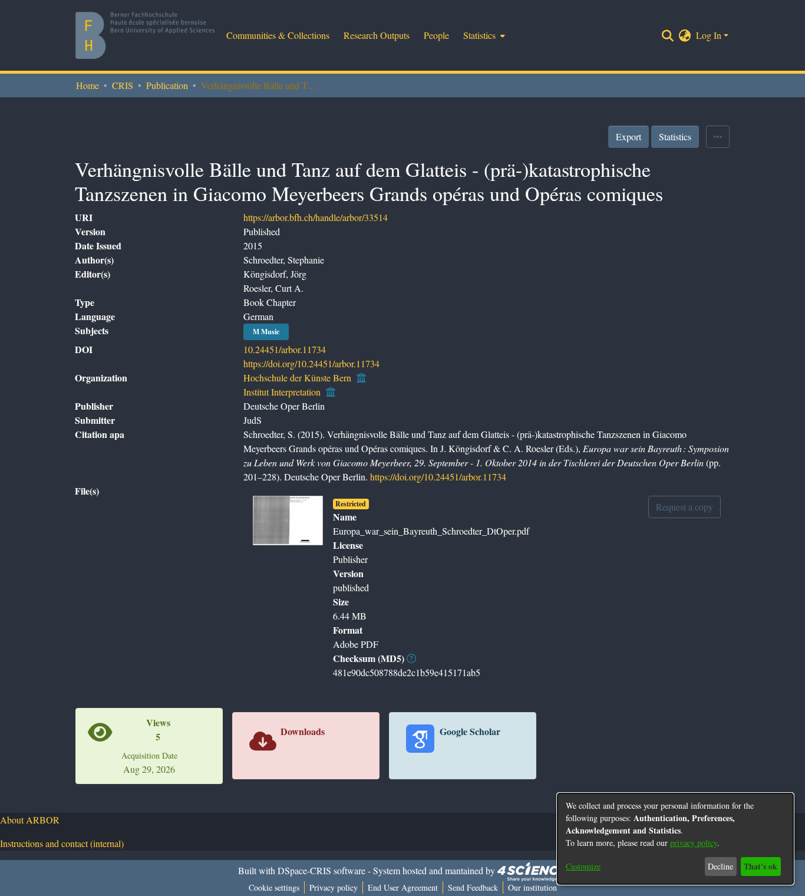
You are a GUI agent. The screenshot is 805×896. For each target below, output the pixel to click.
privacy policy (693, 842)
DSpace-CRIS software (321, 870)
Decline (720, 866)
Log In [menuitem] (708, 35)
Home (87, 85)
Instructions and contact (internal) (62, 843)
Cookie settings (274, 887)
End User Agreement (403, 887)
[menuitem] (483, 35)
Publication (167, 85)
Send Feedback (473, 887)
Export (628, 136)
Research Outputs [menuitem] (377, 35)
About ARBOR (30, 819)
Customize (583, 866)
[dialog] (675, 838)
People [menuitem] (436, 35)
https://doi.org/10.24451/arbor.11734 (311, 363)
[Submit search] (668, 35)
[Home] (145, 35)
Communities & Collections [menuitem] (277, 35)
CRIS (122, 85)
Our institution (532, 887)
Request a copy (684, 506)
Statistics (675, 136)
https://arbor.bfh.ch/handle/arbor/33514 (315, 217)
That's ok (760, 866)
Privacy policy (333, 887)
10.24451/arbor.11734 (284, 349)
